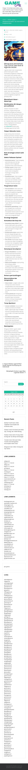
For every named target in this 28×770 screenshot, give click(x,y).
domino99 (8, 126)
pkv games (7, 566)
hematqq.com (7, 486)
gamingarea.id (7, 654)
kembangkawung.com (9, 530)
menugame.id (7, 707)
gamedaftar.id (7, 745)
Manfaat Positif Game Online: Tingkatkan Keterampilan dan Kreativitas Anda (11, 424)
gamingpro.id (7, 715)
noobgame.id (7, 750)
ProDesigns (19, 767)
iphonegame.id (8, 622)
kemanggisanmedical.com (10, 540)
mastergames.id (8, 706)
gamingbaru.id (7, 711)
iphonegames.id (8, 588)
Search (6, 382)
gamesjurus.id (7, 668)
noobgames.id (7, 741)
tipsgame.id (7, 640)
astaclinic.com (7, 551)
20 (13, 403)
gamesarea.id (7, 697)
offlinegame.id (7, 627)
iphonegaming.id (8, 624)
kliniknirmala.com (8, 542)
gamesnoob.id (7, 729)
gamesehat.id (7, 747)
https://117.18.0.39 (9, 466)
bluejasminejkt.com (9, 519)
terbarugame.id (8, 636)
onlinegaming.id (8, 631)
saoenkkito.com (8, 508)
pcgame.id (6, 633)
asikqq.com (7, 461)
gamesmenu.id (8, 665)
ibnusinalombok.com (9, 553)
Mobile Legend (18, 30)
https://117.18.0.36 (9, 463)
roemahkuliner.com (9, 506)
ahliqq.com (6, 464)
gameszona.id (7, 675)
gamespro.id (7, 731)
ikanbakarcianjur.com (9, 533)
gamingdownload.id (9, 709)
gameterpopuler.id (9, 748)
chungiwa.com (7, 531)
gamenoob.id (7, 736)
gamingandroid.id (8, 618)
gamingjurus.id (7, 647)
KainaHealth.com (8, 546)
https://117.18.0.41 (9, 473)
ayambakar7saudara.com (10, 503)
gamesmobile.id (8, 597)
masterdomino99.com (9, 479)
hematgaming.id (8, 674)
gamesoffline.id (8, 599)
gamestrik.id (7, 606)
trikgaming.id (7, 615)
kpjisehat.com (7, 535)
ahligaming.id (7, 677)
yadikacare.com (8, 549)
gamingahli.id (7, 652)
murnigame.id (7, 695)
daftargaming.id (8, 720)
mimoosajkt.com (8, 528)
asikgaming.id (7, 663)
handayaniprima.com (9, 510)
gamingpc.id (7, 617)
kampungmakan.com (9, 512)
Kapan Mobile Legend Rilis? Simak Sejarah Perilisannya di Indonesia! (12, 365)
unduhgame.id (7, 754)
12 (11, 401)
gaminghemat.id (8, 643)
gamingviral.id (7, 713)
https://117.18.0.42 (9, 470)
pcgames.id (7, 634)
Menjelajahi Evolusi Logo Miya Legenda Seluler (15, 371)
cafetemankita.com (9, 524)
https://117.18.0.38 (9, 477)
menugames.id (8, 679)
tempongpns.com (8, 505)
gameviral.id (7, 743)
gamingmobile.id (8, 611)
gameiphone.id (8, 586)
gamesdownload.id (9, 734)
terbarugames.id (8, 638)
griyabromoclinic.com (9, 558)
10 (5, 401)
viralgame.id (7, 752)
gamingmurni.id (8, 645)
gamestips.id (7, 602)
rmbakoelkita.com (8, 515)
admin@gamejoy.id (10, 37)
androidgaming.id (8, 583)
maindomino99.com (9, 475)
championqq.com (8, 482)
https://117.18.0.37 (9, 480)
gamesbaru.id (7, 732)
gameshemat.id (8, 681)
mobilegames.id (8, 595)
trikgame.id (7, 581)
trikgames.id (7, 608)
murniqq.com (7, 488)
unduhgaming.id (8, 716)
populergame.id (8, 755)
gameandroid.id (8, 585)
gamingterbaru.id (8, 620)
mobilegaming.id (8, 626)
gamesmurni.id (8, 666)
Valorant (6, 32)
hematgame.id (7, 704)
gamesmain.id (7, 670)
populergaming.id (8, 723)
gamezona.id (7, 693)
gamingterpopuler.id (9, 727)
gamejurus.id (7, 690)
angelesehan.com (8, 517)
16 (22, 401)
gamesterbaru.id (8, 601)
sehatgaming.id (8, 722)
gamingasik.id (7, 650)
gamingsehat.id (8, 718)
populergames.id (8, 738)
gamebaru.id (7, 739)
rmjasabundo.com (8, 526)
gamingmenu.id (8, 649)
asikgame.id (7, 702)
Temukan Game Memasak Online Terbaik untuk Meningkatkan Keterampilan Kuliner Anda (12, 441)
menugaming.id (8, 659)
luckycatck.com (8, 514)
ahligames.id (7, 683)
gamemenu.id (7, 691)
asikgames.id (7, 686)
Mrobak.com (7, 521)
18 (8, 403)
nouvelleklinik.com (8, 544)
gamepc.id (6, 590)
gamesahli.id (7, 672)
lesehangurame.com (9, 501)
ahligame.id (7, 700)
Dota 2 (7, 30)
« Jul (13, 412)
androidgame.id (8, 579)
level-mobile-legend (11, 39)
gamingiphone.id (8, 610)
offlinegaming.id (8, 629)
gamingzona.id (7, 656)
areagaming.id (7, 661)
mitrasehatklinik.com (9, 537)
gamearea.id (7, 699)
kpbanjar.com (7, 539)
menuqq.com (7, 489)
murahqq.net (7, 472)
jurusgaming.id (7, 658)
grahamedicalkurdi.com (10, 555)
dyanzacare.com (8, 556)
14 (16, 401)
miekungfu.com (8, 522)
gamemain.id (7, 688)
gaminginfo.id (7, 642)
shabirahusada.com (9, 547)
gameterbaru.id (8, 604)
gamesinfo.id (7, 593)
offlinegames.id (8, 592)
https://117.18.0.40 (9, 484)
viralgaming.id (7, 725)
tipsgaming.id (7, 613)
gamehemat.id (7, 684)
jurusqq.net (7, 468)
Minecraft (12, 30)
